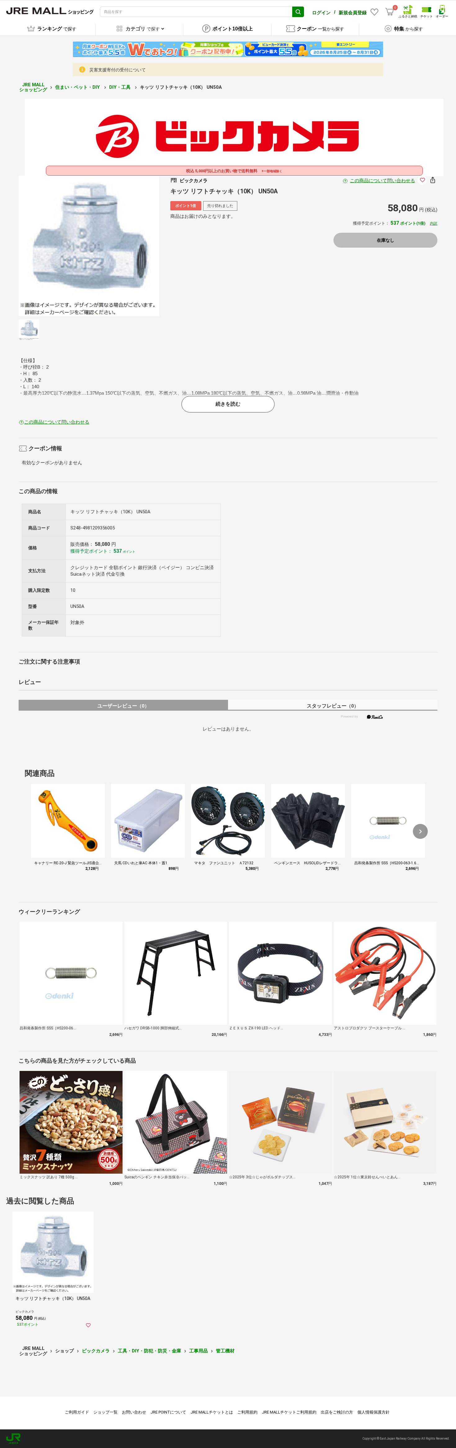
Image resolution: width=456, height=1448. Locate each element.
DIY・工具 (120, 87)
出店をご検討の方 (337, 1412)
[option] (89, 246)
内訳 (433, 223)
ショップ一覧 (105, 1412)
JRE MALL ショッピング (33, 87)
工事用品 (198, 1351)
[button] (420, 831)
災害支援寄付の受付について (117, 69)
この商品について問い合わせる (382, 180)
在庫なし (385, 240)
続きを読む (228, 404)
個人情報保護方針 (373, 1412)
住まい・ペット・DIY (78, 87)
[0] (389, 11)
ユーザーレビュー (123, 706)
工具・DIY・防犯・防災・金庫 (149, 1351)
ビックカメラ (96, 1351)
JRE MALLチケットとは (211, 1412)
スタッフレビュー (333, 706)
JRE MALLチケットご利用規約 (289, 1412)
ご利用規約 (247, 1412)
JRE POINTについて (168, 1412)
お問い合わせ (134, 1412)
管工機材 (225, 1351)
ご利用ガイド (77, 1412)
